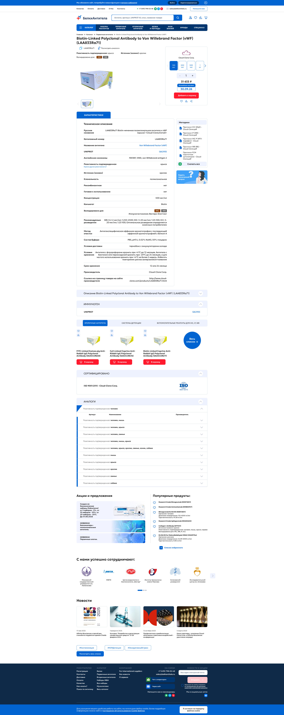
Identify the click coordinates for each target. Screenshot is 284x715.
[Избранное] (195, 17)
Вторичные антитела (137, 28)
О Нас (111, 9)
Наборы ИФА (103, 680)
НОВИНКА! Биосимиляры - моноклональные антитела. (88, 526)
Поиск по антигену (85, 689)
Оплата (91, 9)
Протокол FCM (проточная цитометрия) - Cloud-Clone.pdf (192, 155)
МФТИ (101, 566)
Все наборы (102, 683)
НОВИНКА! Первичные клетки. (88, 538)
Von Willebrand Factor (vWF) (153, 145)
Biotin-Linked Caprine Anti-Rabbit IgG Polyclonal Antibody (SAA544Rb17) (157, 353)
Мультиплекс (103, 686)
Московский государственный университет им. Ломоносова (84, 569)
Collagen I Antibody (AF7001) (170, 526)
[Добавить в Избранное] (181, 101)
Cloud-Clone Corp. (186, 58)
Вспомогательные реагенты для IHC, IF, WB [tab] (178, 323)
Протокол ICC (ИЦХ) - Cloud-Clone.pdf (192, 128)
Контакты (121, 9)
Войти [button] (172, 3)
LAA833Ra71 (89, 48)
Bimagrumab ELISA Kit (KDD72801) (172, 512)
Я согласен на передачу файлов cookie (193, 709)
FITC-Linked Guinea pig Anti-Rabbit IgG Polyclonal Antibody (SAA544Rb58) (91, 353)
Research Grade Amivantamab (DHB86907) (175, 507)
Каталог (89, 34)
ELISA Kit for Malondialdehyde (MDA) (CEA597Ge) (178, 535)
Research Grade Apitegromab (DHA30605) (175, 521)
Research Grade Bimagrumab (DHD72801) (175, 502)
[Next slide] (205, 65)
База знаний (170, 28)
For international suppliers (130, 671)
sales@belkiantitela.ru (178, 9)
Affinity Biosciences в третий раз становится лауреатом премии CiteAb (91, 634)
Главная (80, 34)
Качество (80, 9)
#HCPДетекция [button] (114, 648)
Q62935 (163, 151)
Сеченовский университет (171, 567)
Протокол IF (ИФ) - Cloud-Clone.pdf (191, 134)
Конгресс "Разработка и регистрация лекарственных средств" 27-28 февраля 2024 (124, 635)
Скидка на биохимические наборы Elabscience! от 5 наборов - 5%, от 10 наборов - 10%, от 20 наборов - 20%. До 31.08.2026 (89, 510)
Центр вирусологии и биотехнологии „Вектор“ (130, 568)
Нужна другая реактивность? (95, 167)
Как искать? (82, 686)
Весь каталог (102, 689)
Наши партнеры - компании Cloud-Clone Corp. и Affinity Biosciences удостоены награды (190, 635)
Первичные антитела (120, 28)
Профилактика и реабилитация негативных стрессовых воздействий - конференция (158, 635)
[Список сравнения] (200, 17)
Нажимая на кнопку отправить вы (196, 686)
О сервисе (123, 677)
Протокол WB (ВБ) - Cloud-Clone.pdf (191, 148)
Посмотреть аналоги (110, 48)
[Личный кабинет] (190, 17)
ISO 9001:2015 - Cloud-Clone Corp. (101, 385)
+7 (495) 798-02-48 (166, 671)
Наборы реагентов (104, 28)
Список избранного (173, 548)
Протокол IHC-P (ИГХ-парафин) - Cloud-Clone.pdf (192, 141)
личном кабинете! (129, 3)
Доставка (101, 9)
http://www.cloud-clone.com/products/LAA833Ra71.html (148, 279)
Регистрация (82, 671)
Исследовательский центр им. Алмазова (196, 567)
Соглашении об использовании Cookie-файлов (124, 711)
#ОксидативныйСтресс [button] (138, 648)
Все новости (124, 674)
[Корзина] (186, 95)
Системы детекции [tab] (131, 323)
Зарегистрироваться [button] (188, 3)
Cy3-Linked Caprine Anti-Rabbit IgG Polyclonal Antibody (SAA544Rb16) (122, 353)
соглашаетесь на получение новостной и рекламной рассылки (196, 687)
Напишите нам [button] (199, 9)
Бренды (184, 28)
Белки (99, 671)
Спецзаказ (199, 28)
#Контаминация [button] (86, 648)
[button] (140, 590)
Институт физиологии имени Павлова (152, 567)
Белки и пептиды (155, 28)
